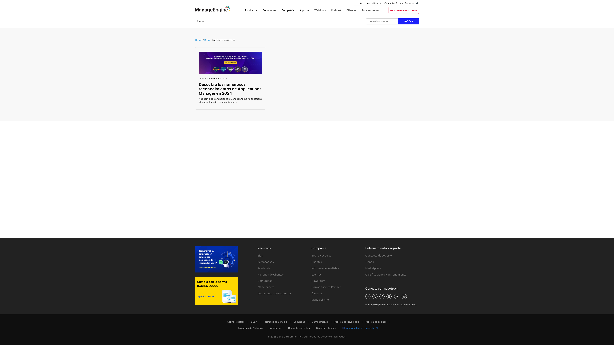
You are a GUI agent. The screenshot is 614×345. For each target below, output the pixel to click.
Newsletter (275, 328)
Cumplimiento (320, 322)
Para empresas (371, 10)
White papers (265, 287)
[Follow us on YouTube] (396, 296)
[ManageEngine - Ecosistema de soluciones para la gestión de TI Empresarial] (212, 11)
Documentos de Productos (274, 293)
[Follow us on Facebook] (382, 296)
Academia (263, 268)
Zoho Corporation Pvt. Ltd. (292, 336)
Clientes (351, 10)
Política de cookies (376, 322)
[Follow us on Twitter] (375, 296)
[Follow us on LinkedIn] (367, 296)
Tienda (399, 3)
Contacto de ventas (299, 328)
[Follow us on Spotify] (404, 296)
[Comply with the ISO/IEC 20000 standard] (216, 291)
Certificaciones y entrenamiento (386, 274)
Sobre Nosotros (321, 255)
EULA (254, 322)
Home (199, 40)
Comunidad (265, 280)
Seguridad (299, 322)
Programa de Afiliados (250, 328)
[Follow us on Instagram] (389, 296)
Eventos (316, 274)
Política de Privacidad (347, 322)
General (202, 78)
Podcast (336, 10)
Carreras (317, 293)
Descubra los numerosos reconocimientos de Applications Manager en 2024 (230, 89)
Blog (207, 40)
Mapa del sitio (320, 299)
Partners (409, 3)
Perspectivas (265, 262)
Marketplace (373, 268)
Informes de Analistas (325, 268)
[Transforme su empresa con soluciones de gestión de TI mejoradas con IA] (216, 259)
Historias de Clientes (270, 274)
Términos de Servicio (275, 322)
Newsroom (318, 280)
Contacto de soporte (378, 255)
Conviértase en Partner (326, 287)
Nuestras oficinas (326, 328)
